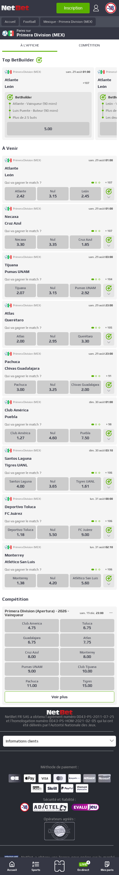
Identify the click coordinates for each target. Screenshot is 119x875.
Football (29, 22)
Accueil (10, 22)
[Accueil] (15, 8)
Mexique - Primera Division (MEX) (67, 22)
